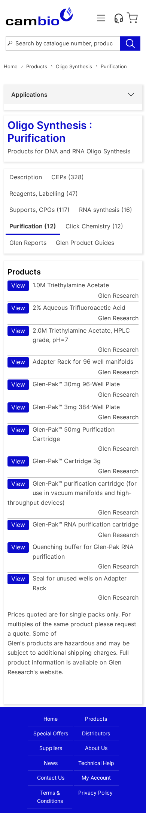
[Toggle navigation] (101, 18)
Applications (29, 94)
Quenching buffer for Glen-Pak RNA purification (72, 551)
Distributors (96, 733)
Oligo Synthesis (74, 66)
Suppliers (50, 748)
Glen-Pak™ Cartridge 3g (56, 461)
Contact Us (50, 777)
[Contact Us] (118, 18)
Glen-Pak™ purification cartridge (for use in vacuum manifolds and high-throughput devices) (72, 493)
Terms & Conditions (50, 796)
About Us (96, 748)
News (51, 763)
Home (11, 66)
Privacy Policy (95, 792)
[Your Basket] (132, 18)
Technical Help (96, 763)
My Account (96, 777)
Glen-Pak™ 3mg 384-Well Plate (65, 407)
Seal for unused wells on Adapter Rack (69, 583)
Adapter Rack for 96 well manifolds (72, 362)
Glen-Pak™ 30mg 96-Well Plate (65, 384)
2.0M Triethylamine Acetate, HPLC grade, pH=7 (70, 335)
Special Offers (50, 733)
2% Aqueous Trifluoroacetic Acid (68, 308)
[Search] (130, 43)
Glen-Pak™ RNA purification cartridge (75, 524)
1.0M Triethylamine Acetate (60, 285)
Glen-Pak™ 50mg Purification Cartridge (63, 434)
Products (36, 66)
